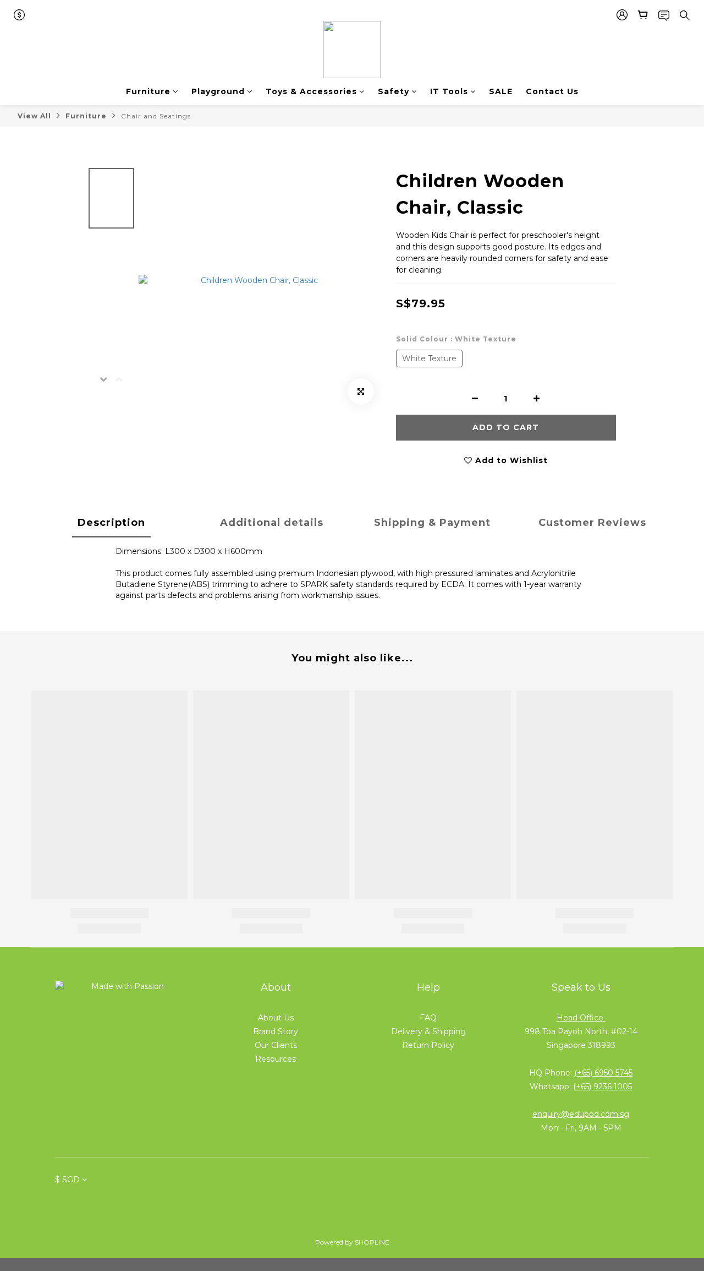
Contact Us (552, 91)
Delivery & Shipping (428, 1031)
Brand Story (275, 1031)
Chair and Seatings (156, 116)
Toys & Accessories (311, 91)
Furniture (148, 91)
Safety (393, 91)
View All (34, 116)
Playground (218, 91)
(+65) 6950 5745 (603, 1073)
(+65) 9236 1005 (602, 1086)
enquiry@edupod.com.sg (580, 1114)
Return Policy (428, 1045)
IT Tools (449, 91)
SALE (501, 91)
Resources (275, 1059)
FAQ (428, 1018)
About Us (276, 1018)
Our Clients (276, 1045)
